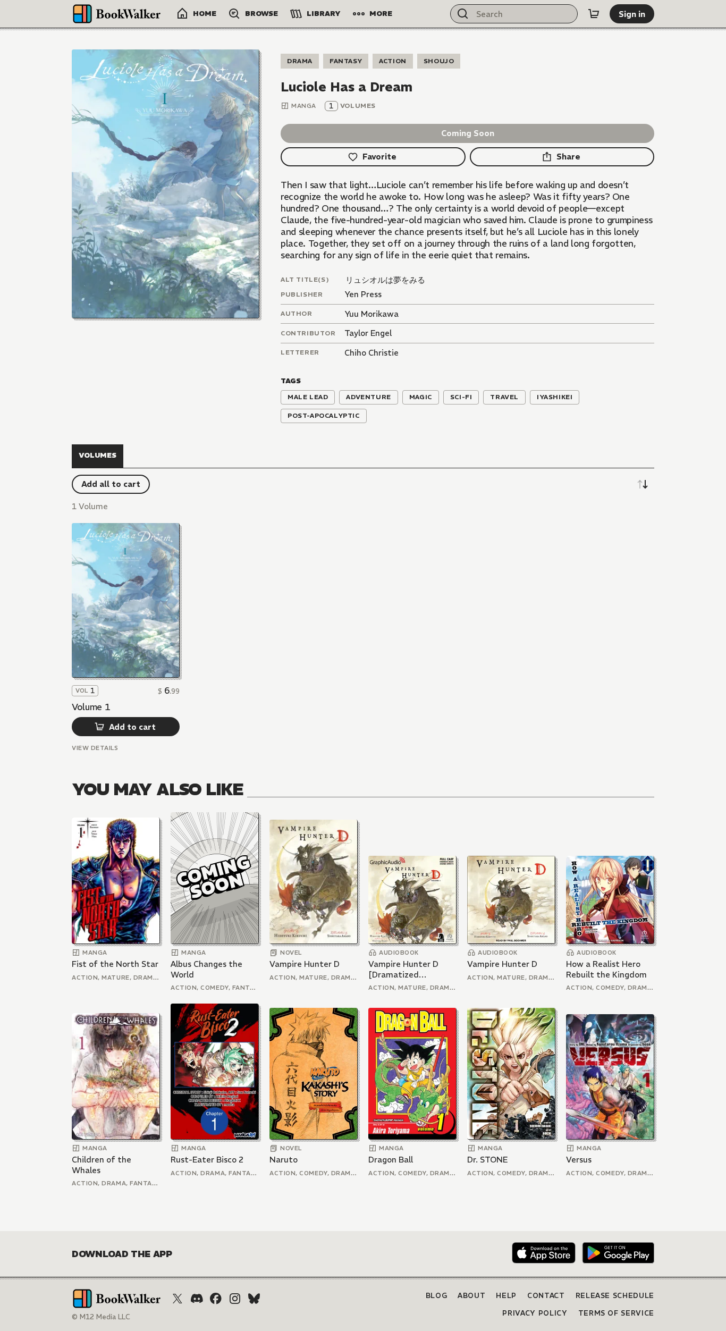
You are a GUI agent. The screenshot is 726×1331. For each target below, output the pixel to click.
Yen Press (363, 294)
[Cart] (593, 14)
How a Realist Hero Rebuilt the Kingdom (606, 969)
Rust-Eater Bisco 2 (207, 1160)
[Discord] (196, 1298)
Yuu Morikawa (371, 314)
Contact (546, 1295)
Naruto (283, 1160)
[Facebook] (215, 1298)
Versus (579, 1160)
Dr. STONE (487, 1160)
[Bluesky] (254, 1298)
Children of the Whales (101, 1165)
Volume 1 (91, 707)
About (471, 1295)
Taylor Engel (368, 333)
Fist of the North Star (115, 964)
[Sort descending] (642, 484)
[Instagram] (235, 1298)
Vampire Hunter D (304, 964)
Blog (437, 1295)
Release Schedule (615, 1295)
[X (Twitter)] (177, 1298)
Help (506, 1295)
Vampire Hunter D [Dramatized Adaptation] (403, 969)
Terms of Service (616, 1313)
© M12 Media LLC (101, 1316)
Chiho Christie (371, 353)
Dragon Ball (390, 1160)
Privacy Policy (534, 1313)
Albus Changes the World (206, 969)
